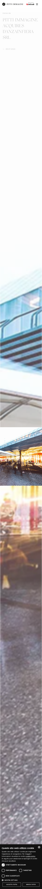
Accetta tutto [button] (11, 884)
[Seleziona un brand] (12, 4)
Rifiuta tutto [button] (31, 884)
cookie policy (30, 856)
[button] (21, 880)
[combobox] (39, 847)
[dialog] (21, 866)
